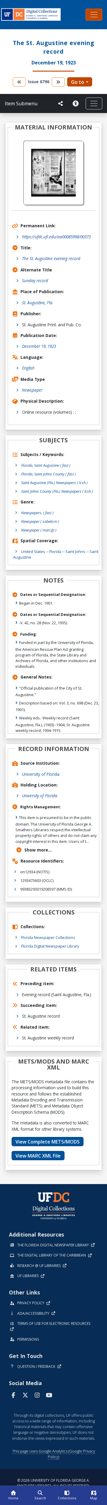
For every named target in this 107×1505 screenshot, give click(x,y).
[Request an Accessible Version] (76, 103)
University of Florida (40, 774)
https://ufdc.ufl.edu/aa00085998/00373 (56, 236)
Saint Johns (75, 551)
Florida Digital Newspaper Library (50, 946)
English (28, 368)
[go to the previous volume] (19, 81)
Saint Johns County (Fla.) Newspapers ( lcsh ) (57, 491)
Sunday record (35, 280)
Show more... (38, 850)
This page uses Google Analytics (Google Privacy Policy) (53, 1453)
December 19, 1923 (39, 346)
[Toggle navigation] (94, 15)
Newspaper (32, 390)
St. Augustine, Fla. (37, 302)
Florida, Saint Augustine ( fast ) (45, 465)
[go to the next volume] (58, 81)
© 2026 (53, 1483)
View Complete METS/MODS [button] (47, 1141)
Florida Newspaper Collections (48, 937)
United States (33, 551)
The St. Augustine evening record (51, 258)
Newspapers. (37, 512)
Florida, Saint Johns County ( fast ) (48, 474)
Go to (77, 82)
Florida (55, 551)
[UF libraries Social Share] (60, 103)
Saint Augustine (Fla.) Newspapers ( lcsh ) (54, 482)
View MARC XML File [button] (38, 1155)
